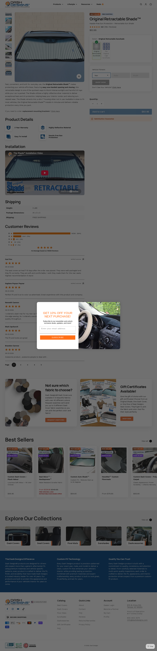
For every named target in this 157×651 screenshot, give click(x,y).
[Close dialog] (118, 304)
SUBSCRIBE (58, 337)
